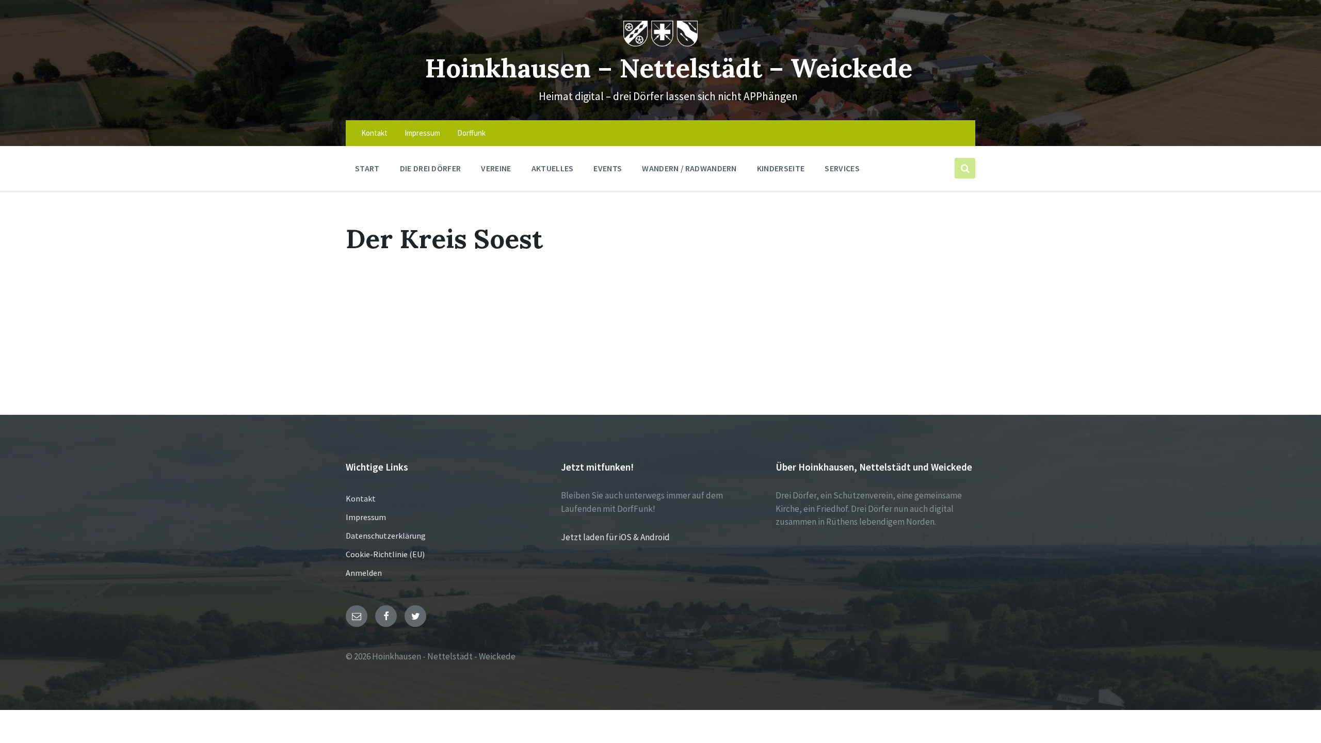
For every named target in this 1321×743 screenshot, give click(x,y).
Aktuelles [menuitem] (552, 168)
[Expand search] (965, 168)
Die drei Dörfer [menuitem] (430, 168)
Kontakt (361, 498)
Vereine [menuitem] (496, 168)
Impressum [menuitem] (422, 133)
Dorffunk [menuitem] (471, 133)
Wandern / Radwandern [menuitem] (689, 168)
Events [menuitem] (607, 168)
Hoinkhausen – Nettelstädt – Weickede (668, 68)
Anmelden (364, 573)
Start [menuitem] (367, 168)
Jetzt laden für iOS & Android (615, 537)
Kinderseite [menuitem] (781, 168)
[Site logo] (660, 43)
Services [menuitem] (842, 168)
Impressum (366, 517)
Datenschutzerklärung (386, 535)
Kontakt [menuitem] (374, 133)
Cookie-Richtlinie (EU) (385, 554)
